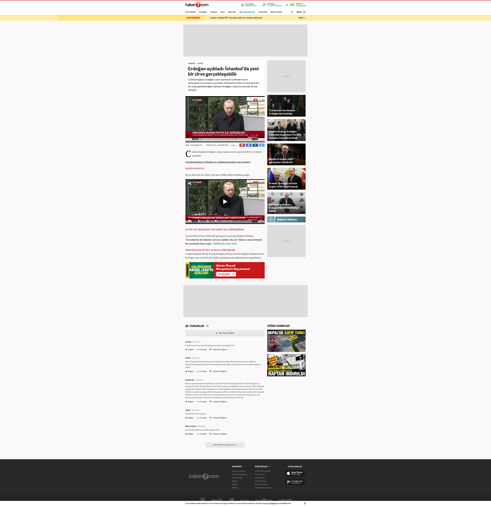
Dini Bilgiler (260, 477)
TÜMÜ (301, 18)
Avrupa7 (231, 500)
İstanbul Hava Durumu (264, 487)
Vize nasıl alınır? (261, 484)
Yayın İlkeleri (237, 477)
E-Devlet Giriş (260, 481)
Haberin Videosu (287, 219)
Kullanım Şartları (239, 471)
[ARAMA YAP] (291, 12)
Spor (223, 12)
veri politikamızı (272, 503)
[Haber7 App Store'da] (295, 473)
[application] (225, 119)
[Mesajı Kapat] (305, 503)
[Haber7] (196, 4)
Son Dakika (190, 12)
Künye (234, 481)
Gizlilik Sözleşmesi (239, 474)
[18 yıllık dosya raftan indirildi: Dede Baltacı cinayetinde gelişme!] (286, 365)
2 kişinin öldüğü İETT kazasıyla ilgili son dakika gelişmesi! (236, 18)
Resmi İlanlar (276, 12)
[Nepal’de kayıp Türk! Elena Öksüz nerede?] (286, 340)
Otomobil (263, 12)
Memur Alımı (260, 474)
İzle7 (263, 500)
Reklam (235, 484)
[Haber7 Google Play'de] (295, 482)
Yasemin (285, 500)
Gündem (203, 12)
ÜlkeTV (245, 500)
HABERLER (191, 63)
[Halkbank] (247, 12)
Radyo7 (217, 500)
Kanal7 (202, 500)
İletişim (235, 487)
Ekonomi (232, 12)
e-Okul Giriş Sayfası (263, 471)
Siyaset (213, 12)
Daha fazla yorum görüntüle (224, 445)
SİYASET (200, 63)
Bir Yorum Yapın (226, 333)
